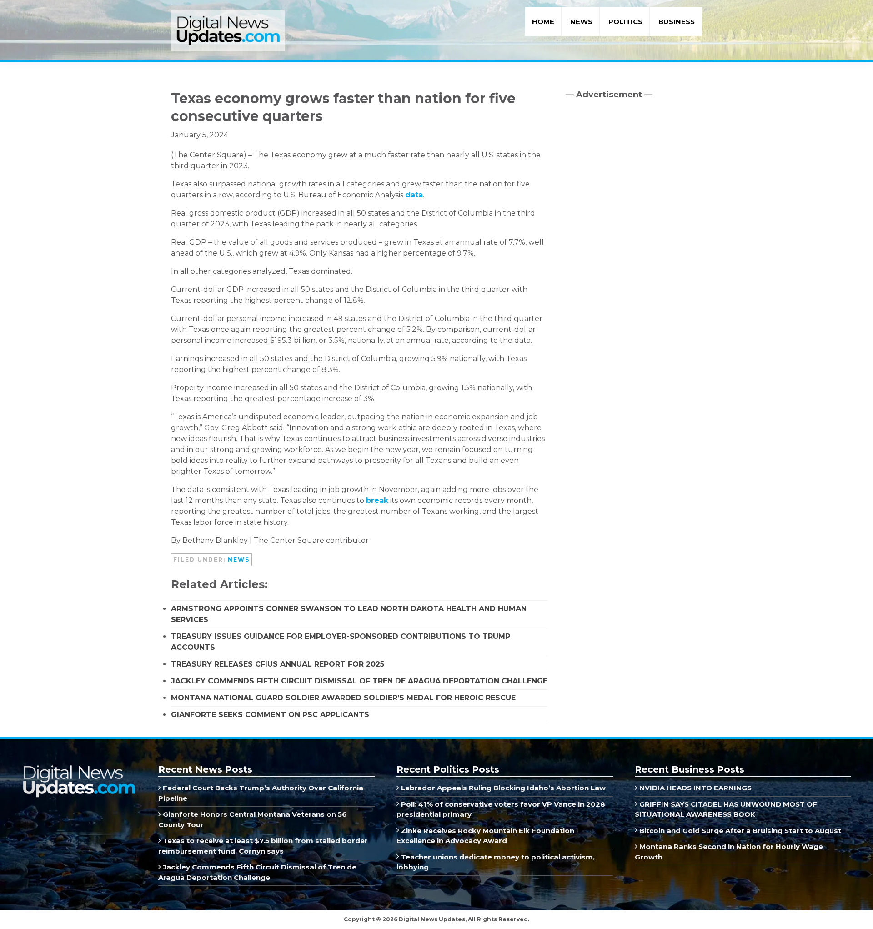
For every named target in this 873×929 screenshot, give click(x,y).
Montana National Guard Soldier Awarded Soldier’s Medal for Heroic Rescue (343, 697)
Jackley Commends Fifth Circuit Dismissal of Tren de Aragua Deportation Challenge (359, 681)
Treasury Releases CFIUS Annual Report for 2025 (277, 664)
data (414, 195)
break (377, 500)
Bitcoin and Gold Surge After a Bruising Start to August (739, 830)
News (239, 559)
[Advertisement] (634, 184)
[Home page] (78, 768)
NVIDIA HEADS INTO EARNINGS (694, 787)
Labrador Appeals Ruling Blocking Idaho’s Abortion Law (502, 787)
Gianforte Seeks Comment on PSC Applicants (270, 714)
